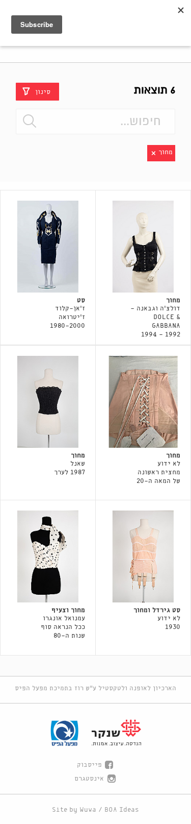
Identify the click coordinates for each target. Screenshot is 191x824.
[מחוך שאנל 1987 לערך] (48, 402)
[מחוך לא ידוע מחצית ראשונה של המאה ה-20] (143, 402)
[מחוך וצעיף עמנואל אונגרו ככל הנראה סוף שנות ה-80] (48, 556)
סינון (42, 91)
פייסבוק (89, 765)
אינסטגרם (89, 778)
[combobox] (95, 121)
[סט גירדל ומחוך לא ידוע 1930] (143, 556)
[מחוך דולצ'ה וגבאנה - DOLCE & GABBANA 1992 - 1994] (143, 247)
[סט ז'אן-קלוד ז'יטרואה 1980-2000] (48, 247)
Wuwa (87, 810)
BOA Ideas (121, 810)
